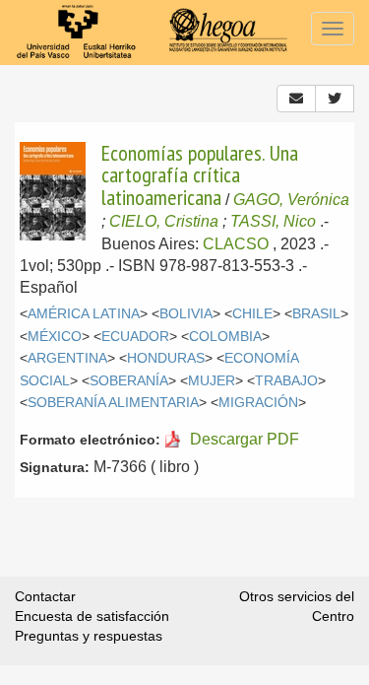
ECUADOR (135, 336)
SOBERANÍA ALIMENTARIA (113, 402)
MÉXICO (55, 336)
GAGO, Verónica (291, 199)
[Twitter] (334, 98)
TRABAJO (286, 381)
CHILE (252, 314)
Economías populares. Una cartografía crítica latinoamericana (199, 175)
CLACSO (236, 244)
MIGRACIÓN (258, 402)
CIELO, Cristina (163, 221)
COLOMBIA (225, 336)
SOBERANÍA (129, 381)
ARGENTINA (67, 358)
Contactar (45, 596)
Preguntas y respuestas (88, 636)
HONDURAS (166, 358)
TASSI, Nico (273, 221)
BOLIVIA (186, 314)
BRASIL (316, 314)
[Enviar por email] (296, 98)
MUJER (211, 381)
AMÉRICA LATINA (84, 314)
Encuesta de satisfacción (92, 616)
